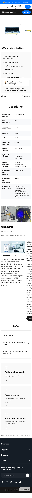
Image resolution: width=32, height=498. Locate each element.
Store (28, 7)
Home (2, 435)
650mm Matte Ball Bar (8, 12)
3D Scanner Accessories (12, 435)
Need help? (27, 96)
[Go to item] (13, 44)
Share (5, 96)
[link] (13, 247)
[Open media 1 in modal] (20, 23)
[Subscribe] (27, 475)
